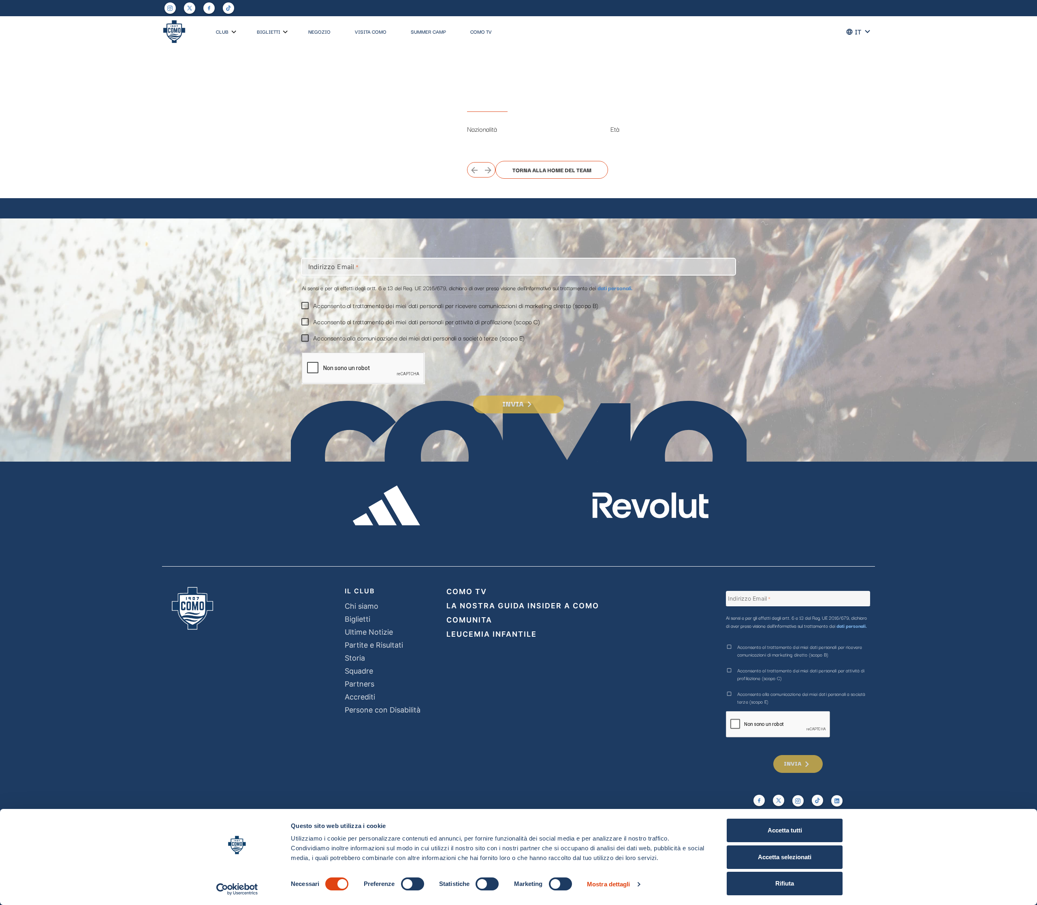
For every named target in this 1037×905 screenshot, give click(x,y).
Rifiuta (784, 883)
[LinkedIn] (837, 801)
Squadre (359, 671)
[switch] (412, 883)
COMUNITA (469, 620)
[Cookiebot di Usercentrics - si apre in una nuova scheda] (237, 889)
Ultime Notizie (369, 632)
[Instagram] (170, 8)
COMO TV (481, 31)
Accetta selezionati (784, 857)
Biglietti (357, 619)
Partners (359, 684)
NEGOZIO (319, 31)
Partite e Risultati (374, 645)
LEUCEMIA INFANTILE (491, 634)
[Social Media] (189, 8)
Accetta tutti (785, 830)
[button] (234, 32)
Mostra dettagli (608, 884)
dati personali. (615, 287)
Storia (355, 658)
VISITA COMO (370, 31)
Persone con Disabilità (382, 710)
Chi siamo (361, 606)
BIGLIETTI (268, 31)
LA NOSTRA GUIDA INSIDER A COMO (522, 605)
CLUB (222, 31)
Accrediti (360, 697)
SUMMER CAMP (428, 31)
